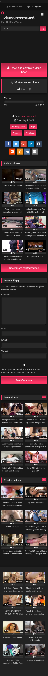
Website (5, 351)
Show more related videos (24, 268)
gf (34, 127)
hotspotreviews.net (16, 17)
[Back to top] (40, 669)
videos (31, 133)
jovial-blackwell (28, 116)
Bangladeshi (20, 127)
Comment (6, 295)
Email (4, 340)
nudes (17, 133)
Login (28, 7)
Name (4, 328)
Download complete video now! (25, 69)
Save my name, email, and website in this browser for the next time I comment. (20, 371)
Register (37, 7)
